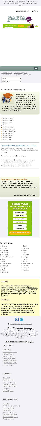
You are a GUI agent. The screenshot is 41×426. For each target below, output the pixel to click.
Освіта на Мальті (8, 133)
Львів (4, 270)
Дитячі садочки (8, 410)
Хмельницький (28, 263)
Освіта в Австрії (8, 121)
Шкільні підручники (9, 384)
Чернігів (25, 270)
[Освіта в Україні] (19, 19)
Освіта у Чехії (7, 139)
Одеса (25, 246)
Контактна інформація (10, 417)
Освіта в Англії (7, 123)
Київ (3, 259)
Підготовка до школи (10, 414)
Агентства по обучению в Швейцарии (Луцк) (19, 342)
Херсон (25, 261)
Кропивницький (7, 263)
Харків (25, 259)
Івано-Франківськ (7, 257)
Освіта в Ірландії (8, 125)
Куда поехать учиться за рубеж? (14, 179)
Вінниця (4, 246)
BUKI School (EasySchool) (11, 406)
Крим (3, 261)
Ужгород (26, 257)
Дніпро (4, 248)
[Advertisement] (20, 46)
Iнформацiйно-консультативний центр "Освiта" (18, 146)
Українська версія (14, 324)
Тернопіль (26, 255)
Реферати (6, 388)
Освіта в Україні (6, 73)
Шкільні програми (9, 365)
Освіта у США (7, 137)
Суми (24, 252)
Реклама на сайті (8, 419)
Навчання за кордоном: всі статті (25, 195)
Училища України (8, 356)
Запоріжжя (5, 255)
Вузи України (7, 350)
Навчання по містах (9, 412)
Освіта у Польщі (8, 135)
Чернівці (26, 268)
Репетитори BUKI (8, 408)
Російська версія (26, 324)
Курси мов (6, 378)
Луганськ (5, 265)
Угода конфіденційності (24, 328)
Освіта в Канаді (8, 127)
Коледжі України (8, 354)
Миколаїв (5, 272)
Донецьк (5, 250)
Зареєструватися (23, 11)
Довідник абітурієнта (10, 363)
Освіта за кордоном (20, 73)
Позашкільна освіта (9, 360)
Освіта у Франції (8, 118)
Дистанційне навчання (10, 386)
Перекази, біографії (9, 358)
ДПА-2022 (6, 404)
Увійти (35, 11)
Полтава (26, 248)
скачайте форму (21, 290)
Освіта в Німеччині (9, 129)
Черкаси (26, 265)
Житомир (5, 252)
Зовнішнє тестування (10, 352)
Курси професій (8, 380)
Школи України (8, 391)
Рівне (25, 250)
